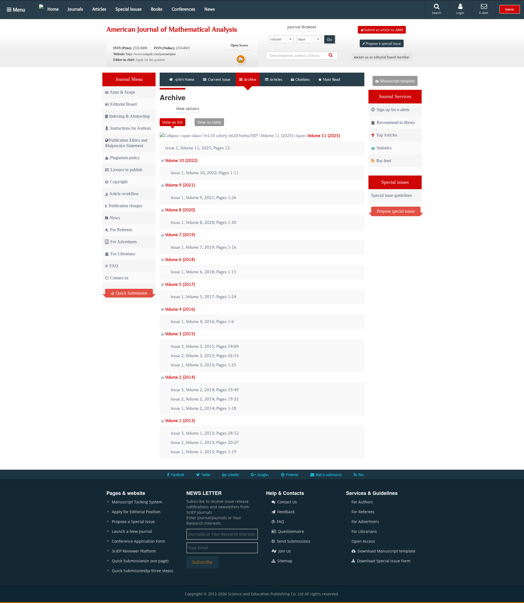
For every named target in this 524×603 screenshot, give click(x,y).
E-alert (483, 13)
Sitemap (284, 560)
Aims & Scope (122, 92)
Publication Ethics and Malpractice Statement (126, 143)
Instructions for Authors (130, 128)
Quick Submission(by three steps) (142, 570)
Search (436, 13)
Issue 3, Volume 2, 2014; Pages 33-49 (205, 389)
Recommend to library (395, 122)
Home (53, 9)
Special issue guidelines (391, 195)
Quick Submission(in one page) (140, 560)
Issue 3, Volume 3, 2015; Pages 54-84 (205, 346)
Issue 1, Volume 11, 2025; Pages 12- (198, 147)
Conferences (183, 9)
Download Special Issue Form (383, 560)
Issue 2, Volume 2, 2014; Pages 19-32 (205, 399)
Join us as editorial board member (383, 57)
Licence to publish (125, 169)
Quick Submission (131, 293)
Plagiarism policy (124, 157)
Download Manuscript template (385, 551)
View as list (172, 122)
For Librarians (122, 253)
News (209, 9)
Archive (250, 79)
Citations (302, 79)
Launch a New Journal (132, 531)
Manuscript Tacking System (137, 501)
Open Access (363, 541)
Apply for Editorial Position (136, 511)
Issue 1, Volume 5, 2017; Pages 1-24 (203, 296)
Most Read (331, 79)
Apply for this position (150, 60)
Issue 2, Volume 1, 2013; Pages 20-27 (205, 442)
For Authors (362, 501)
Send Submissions (293, 541)
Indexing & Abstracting (129, 116)
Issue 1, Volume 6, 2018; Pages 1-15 (203, 271)
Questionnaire (290, 531)
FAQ (113, 265)
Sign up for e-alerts (392, 109)
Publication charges (125, 205)
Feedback (285, 511)
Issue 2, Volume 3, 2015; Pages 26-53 (205, 355)
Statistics (384, 147)
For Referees (120, 229)
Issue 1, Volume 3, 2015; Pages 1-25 (203, 364)
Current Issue (218, 79)
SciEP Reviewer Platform (134, 551)
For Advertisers (123, 241)
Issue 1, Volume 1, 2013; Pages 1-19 (203, 451)
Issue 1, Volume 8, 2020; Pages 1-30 (203, 222)
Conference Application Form (138, 541)
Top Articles (386, 135)
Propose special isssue (396, 211)
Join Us (284, 551)
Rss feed (383, 160)
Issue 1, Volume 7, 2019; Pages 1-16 (203, 247)
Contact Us (286, 501)
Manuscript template (397, 81)
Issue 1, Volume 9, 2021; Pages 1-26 (203, 197)
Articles (99, 9)
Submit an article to (383, 29)
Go (329, 39)
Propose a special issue (383, 43)
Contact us (118, 277)
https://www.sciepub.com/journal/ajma (150, 54)
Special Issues (128, 9)
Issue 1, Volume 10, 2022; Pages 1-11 (205, 172)
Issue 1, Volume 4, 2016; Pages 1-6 (202, 321)
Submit (509, 9)
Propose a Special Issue (133, 521)
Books (156, 9)
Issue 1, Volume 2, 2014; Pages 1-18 (203, 408)
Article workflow (123, 193)
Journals (75, 9)
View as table (209, 122)
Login (460, 13)
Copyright (118, 181)
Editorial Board (123, 104)
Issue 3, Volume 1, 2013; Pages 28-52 (205, 433)
